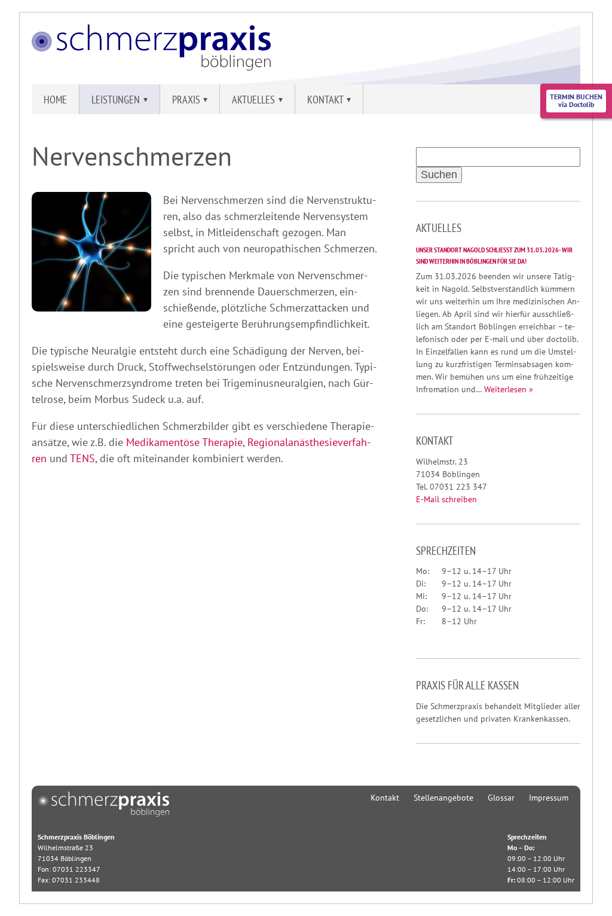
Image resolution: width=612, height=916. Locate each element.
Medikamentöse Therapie (184, 442)
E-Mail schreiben (446, 499)
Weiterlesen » (508, 389)
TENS (82, 458)
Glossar (501, 797)
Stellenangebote (443, 797)
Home (55, 99)
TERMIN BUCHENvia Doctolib (576, 100)
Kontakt (385, 797)
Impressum (548, 797)
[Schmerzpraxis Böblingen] (151, 67)
